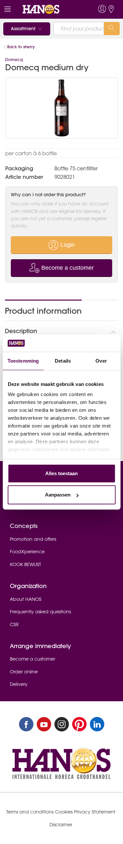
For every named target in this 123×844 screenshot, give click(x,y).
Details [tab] (63, 361)
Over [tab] (101, 361)
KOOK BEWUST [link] (25, 564)
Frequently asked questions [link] (40, 611)
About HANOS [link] (25, 599)
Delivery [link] (19, 684)
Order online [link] (24, 671)
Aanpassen (58, 494)
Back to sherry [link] (21, 47)
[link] (49, 9)
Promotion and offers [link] (33, 539)
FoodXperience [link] (27, 551)
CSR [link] (14, 624)
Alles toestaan (61, 473)
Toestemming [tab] (23, 361)
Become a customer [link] (32, 659)
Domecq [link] (14, 59)
